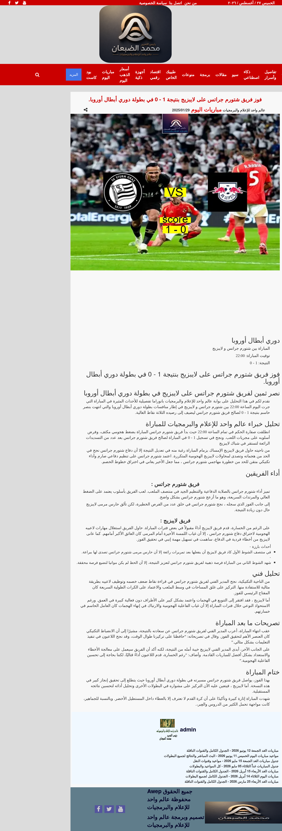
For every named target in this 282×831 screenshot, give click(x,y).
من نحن (190, 2)
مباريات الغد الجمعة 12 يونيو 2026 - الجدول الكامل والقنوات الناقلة (232, 750)
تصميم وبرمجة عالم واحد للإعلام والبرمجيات (175, 821)
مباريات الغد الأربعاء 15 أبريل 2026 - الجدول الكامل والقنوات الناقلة (232, 771)
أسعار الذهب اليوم (125, 74)
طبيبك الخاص (171, 74)
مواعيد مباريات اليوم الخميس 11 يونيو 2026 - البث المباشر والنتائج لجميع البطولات (221, 755)
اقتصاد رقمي (155, 74)
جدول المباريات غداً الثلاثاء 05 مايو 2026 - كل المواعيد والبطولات (233, 766)
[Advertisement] (175, 301)
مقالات (221, 74)
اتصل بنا (175, 2)
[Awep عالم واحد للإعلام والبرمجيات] (243, 808)
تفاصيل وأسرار (270, 74)
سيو (235, 74)
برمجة (205, 74)
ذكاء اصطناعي (251, 74)
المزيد (73, 74)
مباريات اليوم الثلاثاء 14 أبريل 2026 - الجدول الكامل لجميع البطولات (232, 776)
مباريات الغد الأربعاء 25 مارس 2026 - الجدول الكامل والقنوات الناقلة (231, 781)
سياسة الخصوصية (153, 2)
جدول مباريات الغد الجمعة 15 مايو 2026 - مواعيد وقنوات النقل (235, 760)
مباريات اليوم (108, 74)
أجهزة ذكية (140, 74)
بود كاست (91, 74)
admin (187, 729)
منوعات (188, 74)
